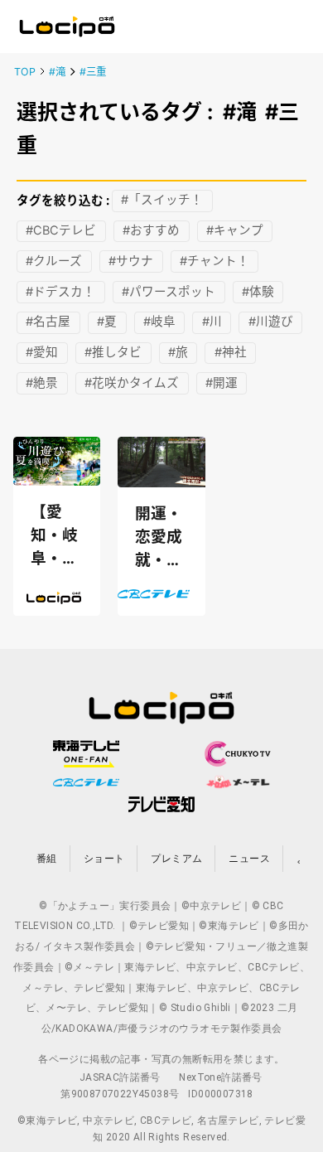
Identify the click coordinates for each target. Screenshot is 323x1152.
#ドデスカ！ (60, 291)
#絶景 (42, 382)
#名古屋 (48, 322)
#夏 (107, 322)
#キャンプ (234, 231)
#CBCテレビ (61, 231)
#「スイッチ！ (162, 200)
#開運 (221, 382)
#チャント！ (214, 261)
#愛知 (42, 353)
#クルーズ (54, 261)
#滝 (57, 71)
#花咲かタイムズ (131, 382)
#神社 (231, 353)
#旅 (178, 353)
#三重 (93, 71)
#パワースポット (168, 291)
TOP (25, 71)
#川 (212, 322)
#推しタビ (113, 353)
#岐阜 (159, 322)
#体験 (258, 291)
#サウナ (130, 261)
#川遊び (270, 322)
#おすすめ (151, 231)
